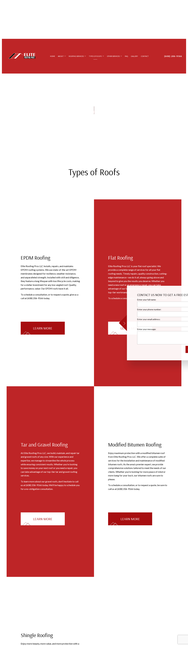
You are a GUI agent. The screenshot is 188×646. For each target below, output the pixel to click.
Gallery (134, 56)
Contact (145, 56)
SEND (172, 349)
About (61, 56)
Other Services (113, 56)
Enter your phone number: (130, 309)
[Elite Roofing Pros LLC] (22, 55)
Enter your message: (127, 329)
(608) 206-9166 (173, 56)
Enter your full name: (127, 299)
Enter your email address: (129, 319)
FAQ (126, 56)
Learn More (42, 328)
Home (52, 56)
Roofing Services (76, 56)
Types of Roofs (95, 56)
